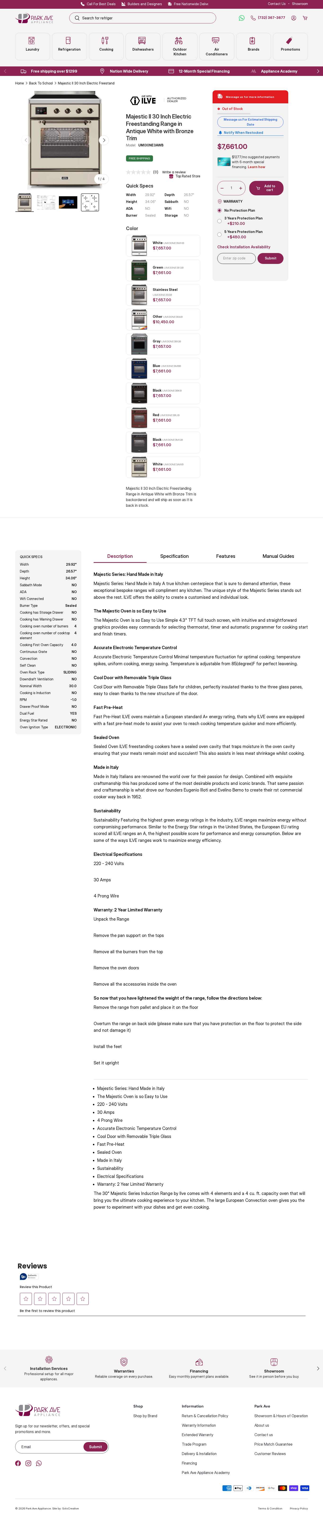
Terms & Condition (270, 1508)
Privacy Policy (299, 1508)
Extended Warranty (197, 1434)
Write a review (174, 172)
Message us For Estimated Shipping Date (250, 122)
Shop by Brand (145, 1415)
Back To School (41, 83)
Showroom (300, 4)
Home (19, 83)
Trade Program (194, 1444)
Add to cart (269, 188)
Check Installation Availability (244, 247)
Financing (189, 1463)
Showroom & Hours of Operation (281, 1415)
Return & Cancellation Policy (205, 1415)
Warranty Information (199, 1425)
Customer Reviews (270, 1453)
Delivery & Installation (199, 1453)
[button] (305, 18)
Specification (174, 556)
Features (225, 556)
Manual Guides (278, 556)
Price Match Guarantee (273, 1444)
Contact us (263, 1434)
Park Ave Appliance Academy (206, 1472)
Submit (95, 1446)
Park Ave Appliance (38, 1508)
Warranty (233, 202)
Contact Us (277, 4)
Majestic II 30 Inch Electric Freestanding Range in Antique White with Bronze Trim (91, 83)
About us (261, 1425)
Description (120, 556)
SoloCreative (70, 1508)
